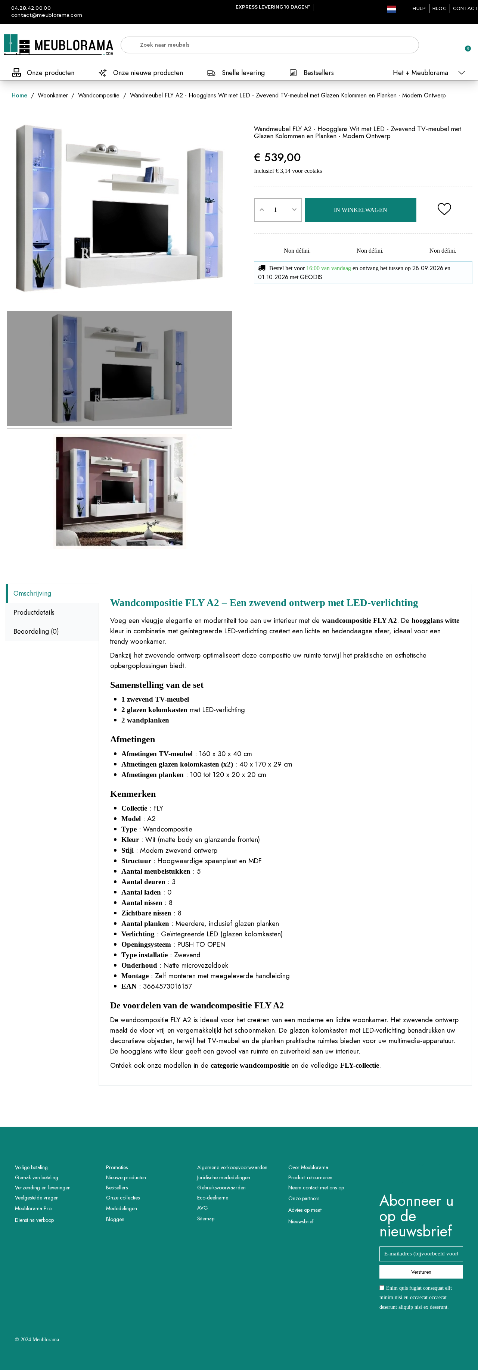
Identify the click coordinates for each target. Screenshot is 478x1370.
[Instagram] (431, 1173)
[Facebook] (411, 1173)
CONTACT (465, 8)
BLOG (439, 8)
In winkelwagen (360, 210)
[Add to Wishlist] (444, 210)
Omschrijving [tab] (32, 593)
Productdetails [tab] (34, 612)
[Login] (439, 46)
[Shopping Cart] (464, 44)
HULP (419, 8)
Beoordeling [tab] (36, 631)
